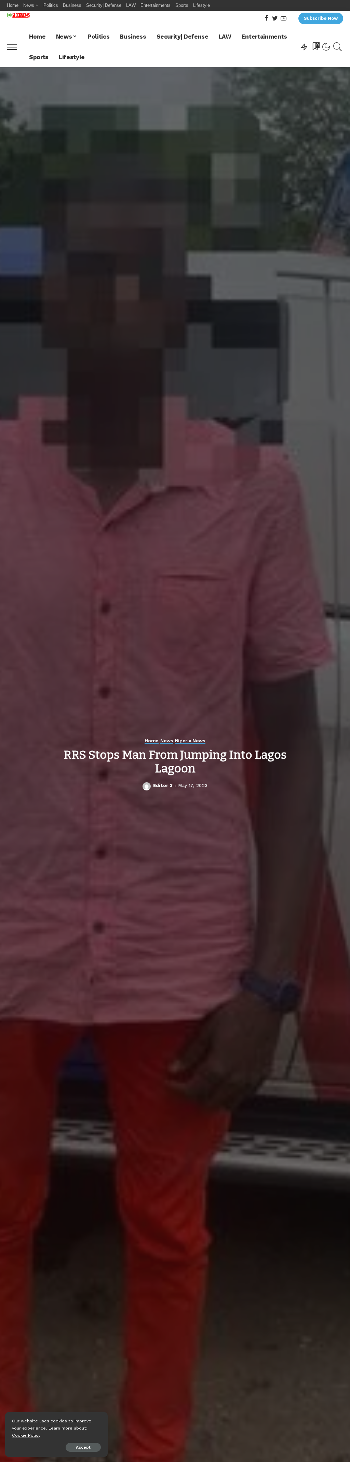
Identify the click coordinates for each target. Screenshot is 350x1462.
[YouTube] (283, 19)
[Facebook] (266, 19)
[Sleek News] (18, 15)
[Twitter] (275, 19)
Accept (83, 1447)
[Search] (337, 46)
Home (152, 740)
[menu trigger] (15, 46)
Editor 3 (163, 785)
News (166, 740)
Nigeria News (190, 740)
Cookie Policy (26, 1435)
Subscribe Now (321, 18)
